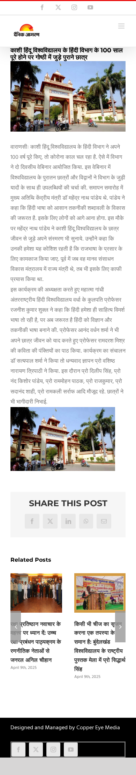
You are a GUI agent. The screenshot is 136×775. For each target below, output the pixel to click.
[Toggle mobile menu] (122, 26)
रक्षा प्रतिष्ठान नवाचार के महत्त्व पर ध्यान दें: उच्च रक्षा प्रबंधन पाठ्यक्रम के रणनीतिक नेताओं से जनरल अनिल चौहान (35, 642)
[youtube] (71, 749)
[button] (15, 626)
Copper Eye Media (98, 727)
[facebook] (18, 749)
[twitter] (36, 749)
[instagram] (53, 749)
